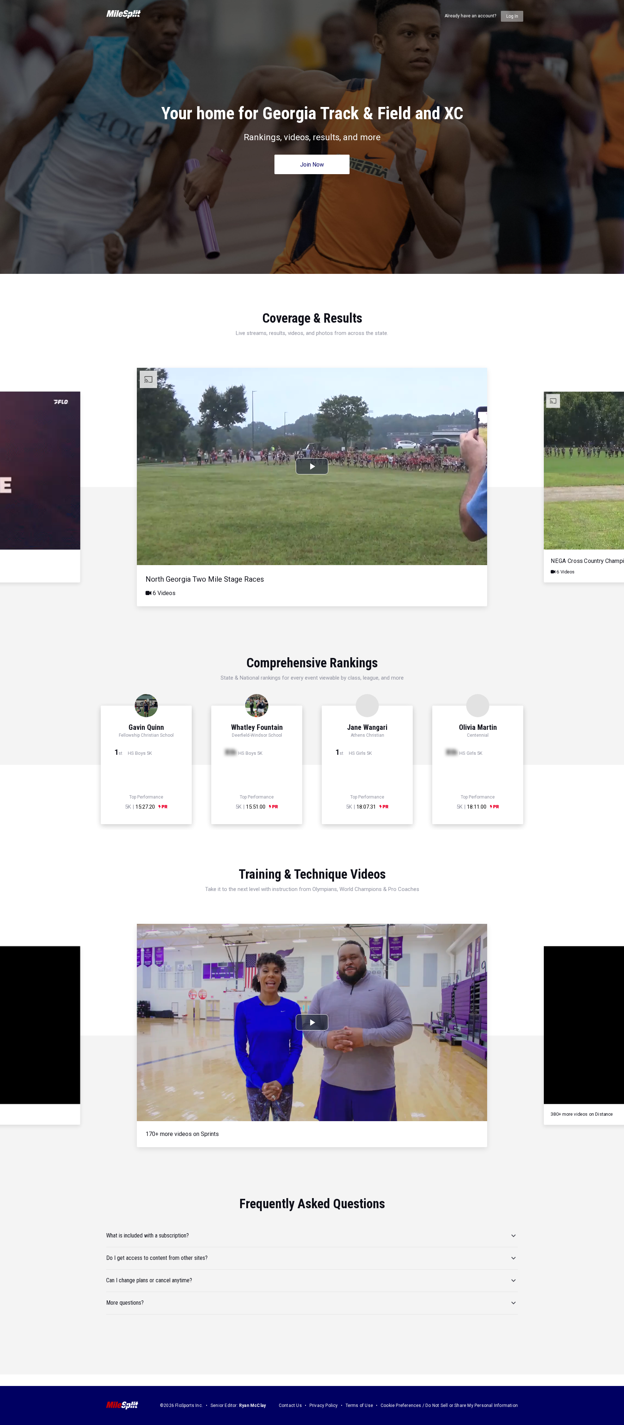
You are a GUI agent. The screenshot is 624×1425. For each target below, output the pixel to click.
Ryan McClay (252, 1405)
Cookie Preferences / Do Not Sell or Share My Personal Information (449, 1405)
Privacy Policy (323, 1405)
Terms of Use (359, 1405)
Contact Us (290, 1405)
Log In (512, 16)
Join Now (312, 164)
